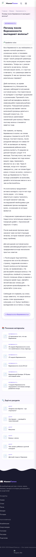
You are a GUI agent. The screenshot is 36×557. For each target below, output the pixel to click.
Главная (4, 11)
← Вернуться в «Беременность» (17, 314)
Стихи (2, 503)
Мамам (11, 11)
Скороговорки (5, 527)
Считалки (3, 531)
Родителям (4, 538)
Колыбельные (4, 523)
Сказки (2, 500)
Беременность (21, 11)
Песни (2, 507)
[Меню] (26, 3)
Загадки (2, 511)
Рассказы (3, 534)
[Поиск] (21, 3)
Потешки (3, 514)
